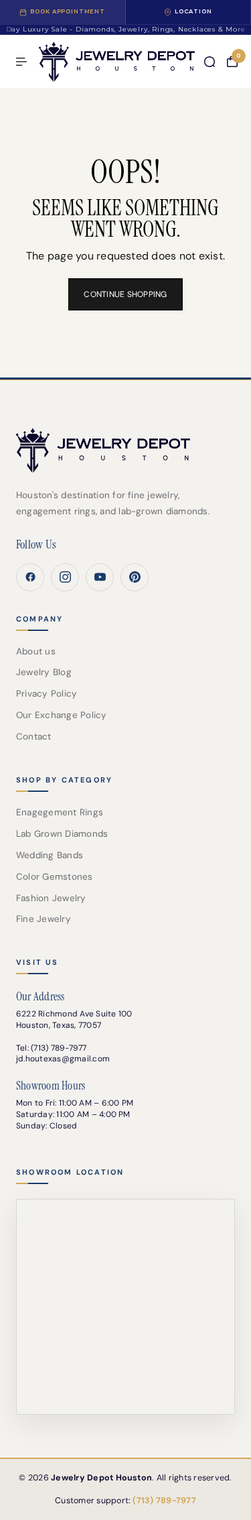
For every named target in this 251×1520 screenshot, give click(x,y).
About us (36, 651)
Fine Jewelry (43, 919)
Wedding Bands (49, 855)
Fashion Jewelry (51, 898)
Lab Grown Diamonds (62, 833)
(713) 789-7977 (58, 1048)
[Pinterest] (134, 577)
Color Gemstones (54, 876)
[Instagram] (65, 577)
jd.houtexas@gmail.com (63, 1058)
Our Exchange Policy (61, 715)
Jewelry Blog (44, 672)
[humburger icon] (21, 61)
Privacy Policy (46, 693)
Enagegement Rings (59, 812)
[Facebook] (30, 577)
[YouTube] (100, 577)
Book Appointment (67, 11)
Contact (34, 736)
